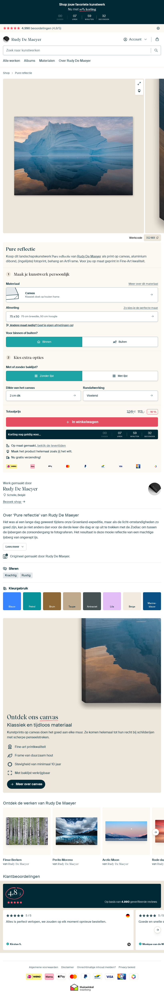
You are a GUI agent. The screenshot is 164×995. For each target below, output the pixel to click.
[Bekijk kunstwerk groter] (139, 83)
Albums (29, 61)
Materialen (47, 61)
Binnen (46, 342)
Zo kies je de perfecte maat (141, 308)
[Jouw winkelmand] (157, 39)
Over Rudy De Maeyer (75, 61)
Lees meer (12, 546)
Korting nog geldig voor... (81, 434)
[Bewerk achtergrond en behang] (139, 90)
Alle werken (11, 61)
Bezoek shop (12, 502)
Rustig (26, 576)
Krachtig (11, 576)
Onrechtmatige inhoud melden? (96, 967)
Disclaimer (67, 967)
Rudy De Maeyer (26, 39)
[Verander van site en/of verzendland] (158, 28)
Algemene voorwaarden (43, 967)
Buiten (123, 342)
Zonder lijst (47, 376)
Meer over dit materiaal (143, 284)
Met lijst (123, 376)
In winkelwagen (85, 421)
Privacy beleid (127, 967)
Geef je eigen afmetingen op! (41, 325)
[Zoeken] (156, 50)
